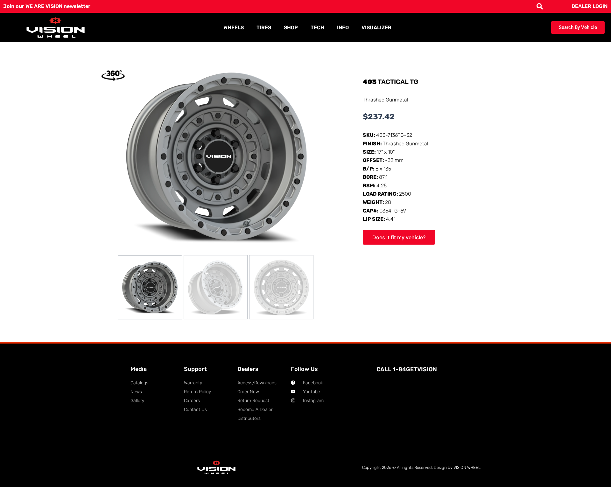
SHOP (291, 27)
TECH (317, 27)
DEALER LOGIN (589, 6)
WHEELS (233, 27)
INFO (343, 27)
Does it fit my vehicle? (398, 237)
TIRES (263, 27)
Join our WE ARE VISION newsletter (46, 6)
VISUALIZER (376, 27)
